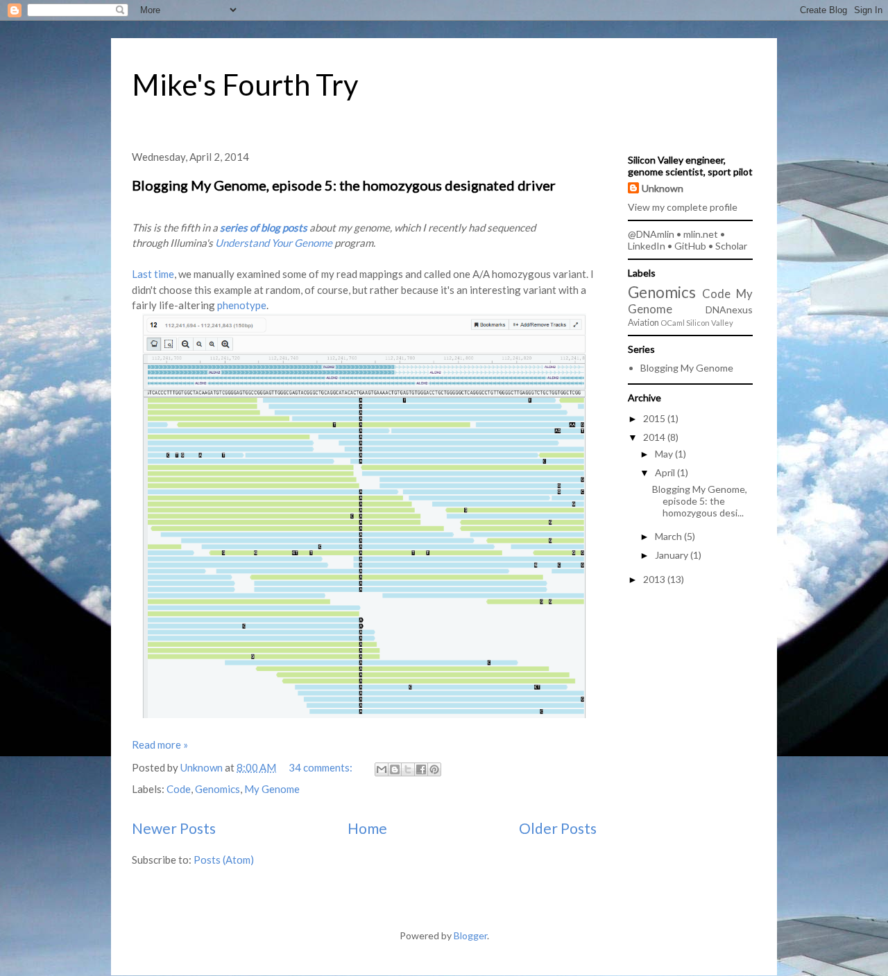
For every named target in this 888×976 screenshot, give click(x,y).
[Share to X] (408, 769)
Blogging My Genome (686, 368)
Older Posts (558, 828)
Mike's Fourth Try (245, 84)
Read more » (160, 744)
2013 (655, 579)
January (672, 555)
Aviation (643, 322)
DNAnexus (729, 309)
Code (178, 789)
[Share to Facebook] (421, 769)
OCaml (672, 322)
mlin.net (700, 234)
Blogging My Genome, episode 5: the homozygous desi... (699, 500)
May (665, 454)
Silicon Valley (709, 322)
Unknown (662, 188)
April (666, 472)
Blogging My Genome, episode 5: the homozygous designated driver (344, 185)
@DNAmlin (651, 234)
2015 (655, 418)
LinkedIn (646, 246)
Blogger (470, 935)
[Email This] (381, 769)
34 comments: (322, 767)
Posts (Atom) (224, 859)
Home (367, 828)
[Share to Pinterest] (434, 769)
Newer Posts (174, 828)
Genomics (217, 789)
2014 (655, 437)
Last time (153, 274)
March (669, 536)
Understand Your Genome (273, 242)
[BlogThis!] (395, 769)
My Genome (272, 789)
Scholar (731, 246)
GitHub (690, 246)
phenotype (241, 305)
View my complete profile (682, 207)
